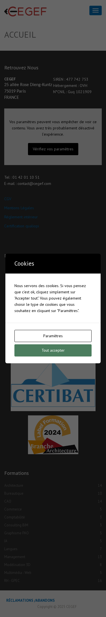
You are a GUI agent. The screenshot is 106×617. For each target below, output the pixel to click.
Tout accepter (53, 350)
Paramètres (53, 335)
